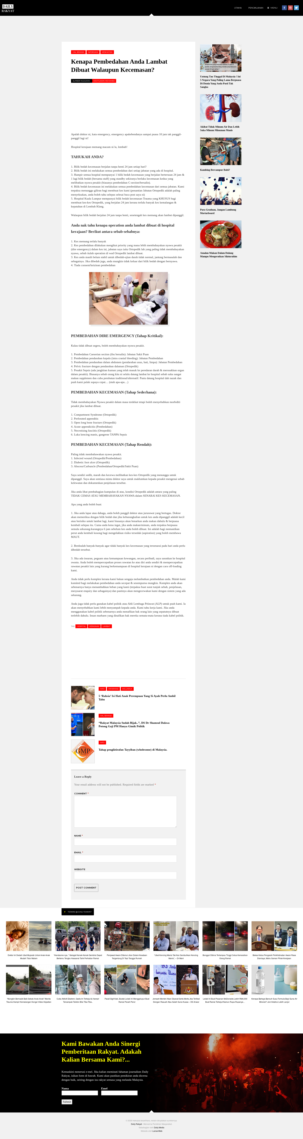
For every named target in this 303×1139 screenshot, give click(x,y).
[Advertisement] (151, 28)
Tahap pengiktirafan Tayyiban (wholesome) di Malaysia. (133, 749)
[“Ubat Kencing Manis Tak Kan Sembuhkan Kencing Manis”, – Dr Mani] (176, 937)
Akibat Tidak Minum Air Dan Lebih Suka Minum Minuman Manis (219, 128)
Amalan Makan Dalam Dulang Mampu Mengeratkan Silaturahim (218, 255)
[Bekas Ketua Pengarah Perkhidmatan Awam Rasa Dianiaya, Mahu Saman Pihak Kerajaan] (274, 937)
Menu (274, 7)
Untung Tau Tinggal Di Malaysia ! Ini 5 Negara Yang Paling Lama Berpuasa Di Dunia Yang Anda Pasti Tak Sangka (220, 81)
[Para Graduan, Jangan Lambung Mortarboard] (221, 191)
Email (78, 852)
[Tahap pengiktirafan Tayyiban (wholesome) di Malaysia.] (85, 751)
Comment (81, 793)
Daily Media (159, 1127)
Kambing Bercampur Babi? (215, 170)
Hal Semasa (78, 52)
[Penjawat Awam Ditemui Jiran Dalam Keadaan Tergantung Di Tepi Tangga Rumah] (127, 937)
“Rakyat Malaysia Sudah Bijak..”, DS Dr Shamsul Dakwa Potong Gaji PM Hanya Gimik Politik (134, 724)
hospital (81, 626)
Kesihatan (107, 52)
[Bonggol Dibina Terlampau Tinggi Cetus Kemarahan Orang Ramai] (225, 937)
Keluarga (127, 689)
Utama (238, 7)
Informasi (93, 52)
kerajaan (94, 626)
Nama (65, 1088)
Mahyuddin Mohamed (104, 81)
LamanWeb (157, 1131)
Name (78, 835)
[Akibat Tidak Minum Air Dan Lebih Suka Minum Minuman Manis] (221, 108)
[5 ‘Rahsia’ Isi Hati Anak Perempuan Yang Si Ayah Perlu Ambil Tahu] (85, 698)
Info (102, 689)
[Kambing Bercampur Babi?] (221, 151)
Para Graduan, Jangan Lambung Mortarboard (218, 211)
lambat (106, 626)
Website (79, 869)
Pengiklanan (255, 7)
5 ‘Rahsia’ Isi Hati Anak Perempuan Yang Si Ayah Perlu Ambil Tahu (137, 697)
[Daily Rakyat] (8, 7)
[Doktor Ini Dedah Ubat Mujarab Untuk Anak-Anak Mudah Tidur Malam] (28, 937)
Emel (104, 1088)
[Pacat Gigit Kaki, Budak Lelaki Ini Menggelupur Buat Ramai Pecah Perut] (127, 980)
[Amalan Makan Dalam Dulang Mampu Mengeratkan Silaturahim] (221, 234)
